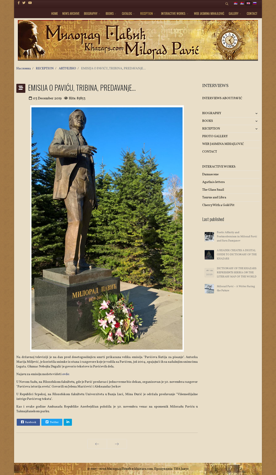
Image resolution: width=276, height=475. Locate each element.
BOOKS (110, 13)
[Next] (117, 444)
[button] (250, 113)
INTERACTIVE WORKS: (173, 13)
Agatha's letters (213, 182)
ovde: (66, 374)
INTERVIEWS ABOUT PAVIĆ (222, 98)
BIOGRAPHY (90, 13)
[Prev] (97, 444)
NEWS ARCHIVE (70, 13)
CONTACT (252, 13)
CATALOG (127, 13)
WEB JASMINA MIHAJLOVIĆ (209, 13)
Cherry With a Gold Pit (218, 205)
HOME (54, 13)
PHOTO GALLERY (215, 136)
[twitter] (24, 3)
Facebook (30, 422)
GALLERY (233, 13)
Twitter (54, 422)
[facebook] (19, 3)
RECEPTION (146, 13)
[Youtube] (30, 3)
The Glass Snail (213, 190)
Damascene (210, 174)
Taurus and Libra (214, 197)
